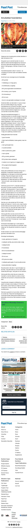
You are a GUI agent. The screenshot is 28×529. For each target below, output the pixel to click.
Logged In (12, 352)
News (10, 321)
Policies (18, 521)
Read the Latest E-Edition (14, 395)
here (9, 309)
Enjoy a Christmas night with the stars (23, 340)
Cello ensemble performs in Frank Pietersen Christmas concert (8, 340)
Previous (5, 337)
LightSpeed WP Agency (17, 527)
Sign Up (14, 412)
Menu (3, 12)
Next (24, 337)
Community (22, 12)
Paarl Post (4, 21)
